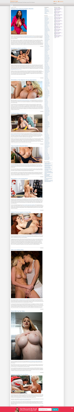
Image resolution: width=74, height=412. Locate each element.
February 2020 (47, 66)
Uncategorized (47, 11)
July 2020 (46, 62)
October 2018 (47, 84)
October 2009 (47, 159)
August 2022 (46, 40)
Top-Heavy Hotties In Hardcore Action (48, 163)
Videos (46, 12)
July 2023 (46, 31)
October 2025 (47, 18)
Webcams (46, 13)
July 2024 (46, 24)
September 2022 (47, 39)
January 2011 (47, 141)
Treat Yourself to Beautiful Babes (19, 146)
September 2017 (47, 95)
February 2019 (47, 79)
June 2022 (46, 41)
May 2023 (46, 33)
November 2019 (47, 68)
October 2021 (47, 47)
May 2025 (46, 20)
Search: (54, 3)
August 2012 (46, 127)
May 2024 (46, 25)
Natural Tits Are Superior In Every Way (21, 212)
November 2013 (47, 114)
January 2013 (47, 121)
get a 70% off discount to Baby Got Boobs (35, 361)
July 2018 (46, 87)
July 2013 (46, 116)
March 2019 (46, 78)
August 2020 (46, 61)
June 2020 (46, 63)
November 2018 (47, 83)
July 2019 (46, 73)
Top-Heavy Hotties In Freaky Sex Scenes (48, 167)
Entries (56, 1)
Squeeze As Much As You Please (19, 374)
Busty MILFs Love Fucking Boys (19, 178)
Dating (46, 8)
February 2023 (47, 35)
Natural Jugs (14, 1)
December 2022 (47, 36)
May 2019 (46, 76)
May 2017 (46, 99)
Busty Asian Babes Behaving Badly (47, 175)
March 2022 (46, 44)
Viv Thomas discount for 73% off (23, 299)
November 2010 (47, 143)
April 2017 (46, 100)
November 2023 (47, 29)
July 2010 (46, 148)
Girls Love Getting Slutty (17, 249)
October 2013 (47, 115)
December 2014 (47, 110)
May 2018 (46, 88)
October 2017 (47, 94)
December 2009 (47, 157)
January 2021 (47, 56)
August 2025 (46, 19)
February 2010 (47, 154)
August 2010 (46, 147)
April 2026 (46, 17)
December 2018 (47, 82)
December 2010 (47, 142)
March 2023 (46, 34)
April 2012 (46, 132)
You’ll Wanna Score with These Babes (48, 170)
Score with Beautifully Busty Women (49, 173)
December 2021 (47, 46)
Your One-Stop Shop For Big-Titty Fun (48, 179)
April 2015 (46, 105)
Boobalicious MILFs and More (18, 48)
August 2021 (46, 50)
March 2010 (46, 153)
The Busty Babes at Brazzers (18, 113)
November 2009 (47, 158)
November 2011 (47, 138)
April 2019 (46, 77)
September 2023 (47, 30)
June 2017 (46, 98)
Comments (61, 1)
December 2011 (47, 137)
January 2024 (47, 28)
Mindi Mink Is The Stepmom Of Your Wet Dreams (23, 79)
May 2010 (46, 151)
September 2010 (47, 146)
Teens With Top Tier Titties (18, 311)
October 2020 (47, 60)
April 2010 (46, 152)
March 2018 (46, 89)
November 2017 (47, 93)
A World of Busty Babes (48, 171)
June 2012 (46, 130)
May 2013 (46, 119)
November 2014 (47, 111)
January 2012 (47, 136)
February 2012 (47, 135)
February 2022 (47, 45)
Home (11, 5)
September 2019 (47, 71)
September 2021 (47, 49)
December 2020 (47, 57)
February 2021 (47, 55)
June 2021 (46, 52)
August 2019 (46, 72)
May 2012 (46, 131)
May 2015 (46, 104)
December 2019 (47, 67)
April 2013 (46, 120)
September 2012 (47, 126)
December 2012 (47, 122)
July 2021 (46, 51)
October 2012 (47, 125)
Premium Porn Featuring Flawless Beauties (22, 8)
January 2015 (47, 109)
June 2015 (46, 103)
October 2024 (47, 23)
